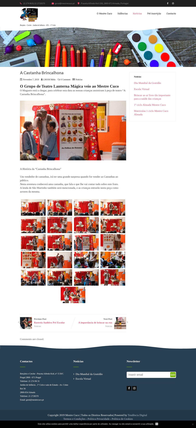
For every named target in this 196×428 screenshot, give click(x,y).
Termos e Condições (74, 418)
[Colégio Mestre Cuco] (29, 8)
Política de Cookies (122, 418)
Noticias (137, 13)
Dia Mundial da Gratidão (147, 82)
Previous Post (49, 321)
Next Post (95, 321)
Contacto (171, 13)
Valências (122, 13)
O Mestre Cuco (104, 13)
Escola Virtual (141, 89)
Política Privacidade (98, 418)
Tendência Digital (138, 415)
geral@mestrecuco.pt (65, 3)
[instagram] (173, 3)
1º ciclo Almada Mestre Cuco (150, 104)
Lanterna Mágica (68, 86)
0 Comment (65, 79)
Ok (157, 424)
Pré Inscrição (154, 13)
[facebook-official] (167, 3)
